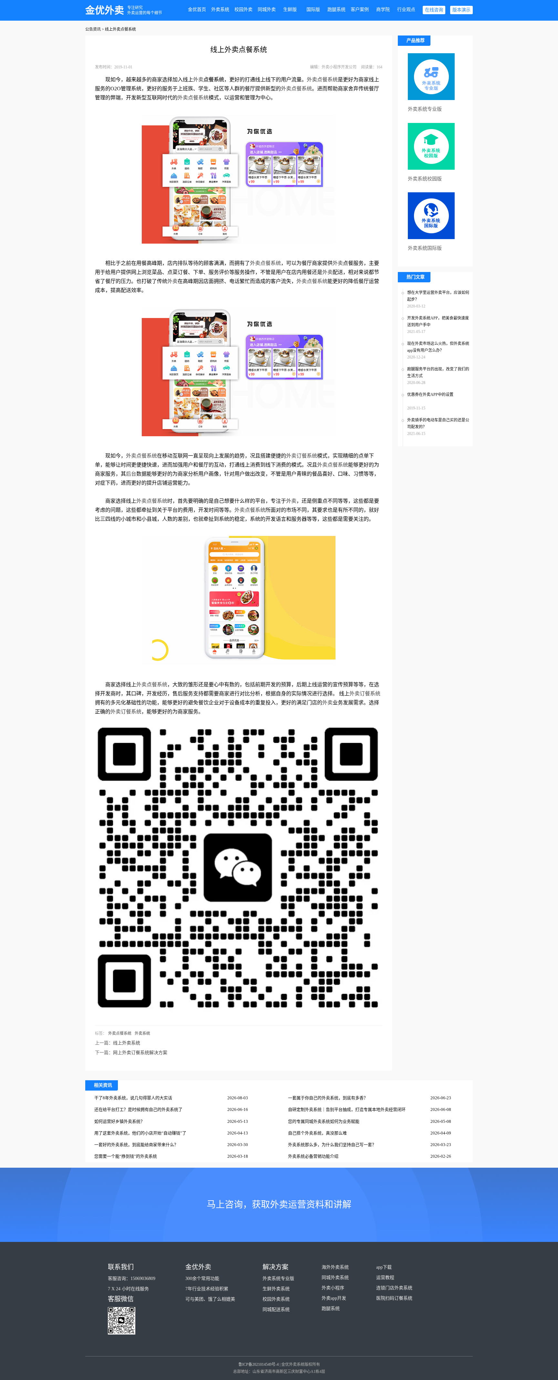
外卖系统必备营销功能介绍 (313, 1156)
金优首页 (197, 9)
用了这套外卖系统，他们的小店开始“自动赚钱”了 (140, 1133)
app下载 (384, 1267)
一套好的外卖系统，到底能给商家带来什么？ (136, 1144)
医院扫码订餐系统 (394, 1298)
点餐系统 (213, 79)
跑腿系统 (336, 9)
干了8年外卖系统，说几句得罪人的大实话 (133, 1097)
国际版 (313, 9)
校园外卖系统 (276, 1299)
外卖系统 (220, 9)
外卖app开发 (334, 1298)
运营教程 (385, 1277)
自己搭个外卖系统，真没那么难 (317, 1133)
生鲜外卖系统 (276, 1288)
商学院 (383, 9)
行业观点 (406, 9)
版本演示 (461, 9)
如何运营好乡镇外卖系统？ (119, 1121)
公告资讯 (93, 29)
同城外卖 (267, 9)
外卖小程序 (333, 1287)
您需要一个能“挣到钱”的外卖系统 (125, 1156)
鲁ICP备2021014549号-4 (258, 1364)
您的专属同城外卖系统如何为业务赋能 (323, 1121)
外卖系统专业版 (278, 1278)
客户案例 (360, 9)
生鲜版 (290, 9)
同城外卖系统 (335, 1277)
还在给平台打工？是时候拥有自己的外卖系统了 (138, 1109)
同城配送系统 (276, 1309)
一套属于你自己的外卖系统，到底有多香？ (328, 1097)
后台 (131, 474)
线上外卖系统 (126, 1043)
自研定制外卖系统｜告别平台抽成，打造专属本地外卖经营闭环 (347, 1109)
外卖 (198, 79)
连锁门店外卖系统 (394, 1287)
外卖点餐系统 (322, 79)
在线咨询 (434, 9)
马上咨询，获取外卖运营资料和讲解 (279, 1205)
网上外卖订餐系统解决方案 (140, 1052)
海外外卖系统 (335, 1267)
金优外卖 (104, 10)
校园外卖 (243, 9)
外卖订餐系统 (301, 455)
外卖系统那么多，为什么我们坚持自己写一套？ (332, 1144)
